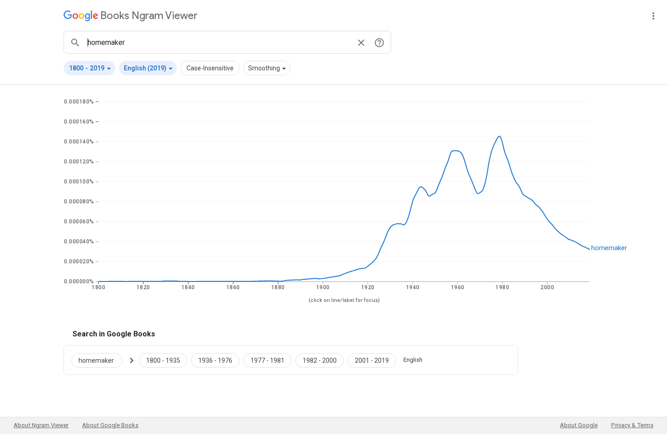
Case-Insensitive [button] (210, 68)
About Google (579, 425)
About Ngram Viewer (41, 425)
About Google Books (110, 425)
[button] (89, 68)
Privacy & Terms (632, 425)
